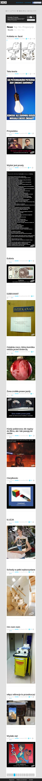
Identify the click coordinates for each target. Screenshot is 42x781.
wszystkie (10, 30)
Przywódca (12, 131)
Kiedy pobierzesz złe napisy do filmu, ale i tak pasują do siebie (20, 431)
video (19, 30)
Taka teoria (12, 71)
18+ (20, 27)
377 (27, 775)
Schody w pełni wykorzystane (21, 570)
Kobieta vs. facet (14, 36)
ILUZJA (10, 520)
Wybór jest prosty (15, 165)
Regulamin (11, 779)
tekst (23, 30)
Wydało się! (12, 736)
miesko (17, 38)
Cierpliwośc (12, 478)
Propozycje (28, 27)
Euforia (10, 258)
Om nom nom (13, 627)
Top (15, 27)
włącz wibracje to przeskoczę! (21, 694)
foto (15, 30)
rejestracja (19, 2)
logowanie (28, 2)
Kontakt (31, 779)
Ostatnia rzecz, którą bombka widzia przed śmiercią (21, 348)
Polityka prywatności (22, 779)
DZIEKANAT (13, 294)
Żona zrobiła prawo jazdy (18, 391)
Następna (31, 775)
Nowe (10, 27)
